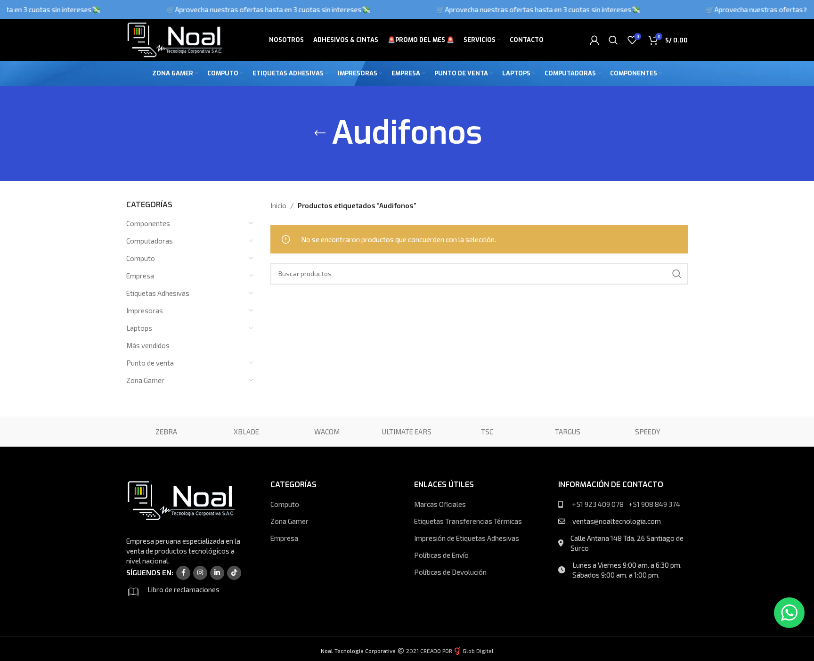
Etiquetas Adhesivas (157, 293)
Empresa (140, 275)
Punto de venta (150, 363)
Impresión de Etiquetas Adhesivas (466, 538)
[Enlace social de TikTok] (234, 573)
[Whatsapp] (789, 612)
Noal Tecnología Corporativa (358, 650)
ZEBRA (166, 431)
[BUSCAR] (677, 274)
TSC (487, 431)
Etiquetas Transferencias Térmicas (468, 521)
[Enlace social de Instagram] (200, 573)
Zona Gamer (145, 380)
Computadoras (149, 241)
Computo (140, 258)
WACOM (327, 431)
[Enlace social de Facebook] (183, 573)
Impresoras (144, 310)
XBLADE (246, 431)
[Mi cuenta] (594, 40)
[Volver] (320, 133)
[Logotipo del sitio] (174, 39)
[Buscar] (613, 40)
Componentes (148, 223)
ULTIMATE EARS (406, 431)
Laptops (139, 328)
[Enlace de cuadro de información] (187, 592)
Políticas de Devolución (450, 572)
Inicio (278, 205)
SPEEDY (647, 431)
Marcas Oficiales (440, 504)
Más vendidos (148, 345)
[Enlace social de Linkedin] (217, 573)
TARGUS (567, 431)
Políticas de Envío (441, 555)
